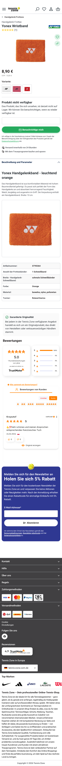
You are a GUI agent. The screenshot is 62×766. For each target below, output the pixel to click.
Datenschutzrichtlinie (12, 535)
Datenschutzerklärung (10, 141)
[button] (8, 385)
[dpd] (6, 614)
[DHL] (17, 614)
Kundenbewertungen (16, 362)
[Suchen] (37, 9)
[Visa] (6, 597)
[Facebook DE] (4, 636)
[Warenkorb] (58, 9)
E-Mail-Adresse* (12, 507)
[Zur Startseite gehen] (14, 9)
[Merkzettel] (44, 9)
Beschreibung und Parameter (17, 162)
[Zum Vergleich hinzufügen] (57, 43)
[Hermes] (28, 614)
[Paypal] (28, 597)
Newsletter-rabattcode (31, 533)
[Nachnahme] (38, 597)
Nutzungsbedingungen (13, 533)
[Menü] (4, 9)
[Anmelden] (51, 9)
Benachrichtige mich (33, 129)
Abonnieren (33, 522)
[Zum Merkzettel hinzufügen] (57, 37)
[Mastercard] (17, 597)
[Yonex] (54, 26)
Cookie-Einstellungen (4, 623)
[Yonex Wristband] (6, 89)
